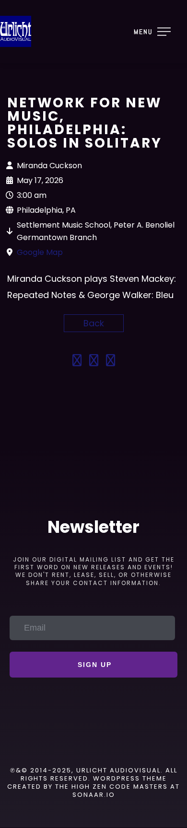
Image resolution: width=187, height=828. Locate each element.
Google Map (40, 252)
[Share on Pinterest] (110, 362)
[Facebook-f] (66, 743)
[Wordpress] (120, 743)
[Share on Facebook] (77, 362)
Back (93, 323)
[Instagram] (93, 743)
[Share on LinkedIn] (93, 362)
